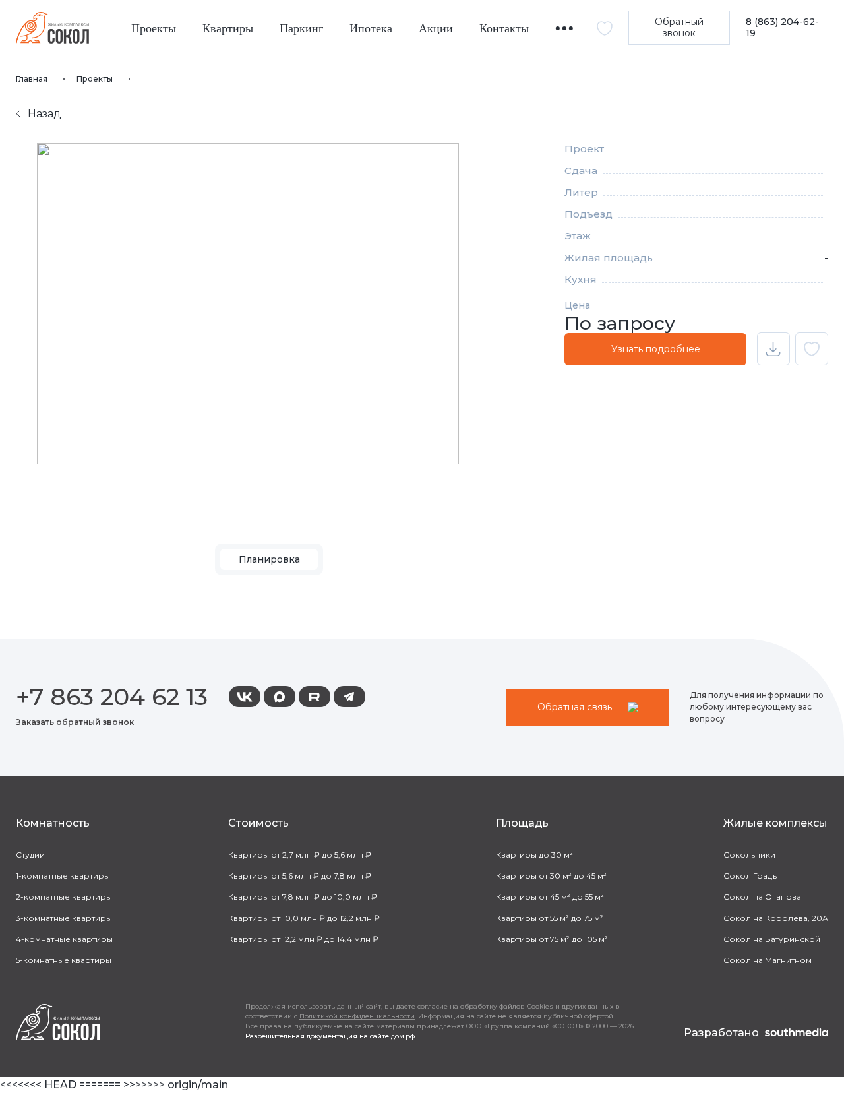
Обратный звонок (679, 27)
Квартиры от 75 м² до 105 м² (552, 939)
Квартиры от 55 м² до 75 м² (549, 918)
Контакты (504, 29)
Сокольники (749, 854)
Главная (31, 79)
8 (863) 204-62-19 (782, 27)
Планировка (269, 559)
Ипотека (370, 29)
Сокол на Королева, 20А (775, 918)
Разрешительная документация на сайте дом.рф (330, 1036)
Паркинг (301, 29)
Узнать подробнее (655, 349)
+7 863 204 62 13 (112, 696)
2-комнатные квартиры (64, 897)
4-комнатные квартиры (64, 939)
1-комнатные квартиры (63, 876)
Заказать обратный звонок (75, 722)
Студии (30, 854)
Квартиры (227, 29)
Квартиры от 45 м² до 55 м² (550, 897)
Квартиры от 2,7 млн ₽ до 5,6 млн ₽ (299, 854)
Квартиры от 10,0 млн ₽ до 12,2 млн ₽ (304, 918)
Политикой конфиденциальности (357, 1016)
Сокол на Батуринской (771, 939)
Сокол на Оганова (762, 897)
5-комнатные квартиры (63, 960)
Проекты (153, 29)
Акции (436, 29)
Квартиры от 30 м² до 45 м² (551, 876)
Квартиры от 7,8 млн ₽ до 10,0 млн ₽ (302, 897)
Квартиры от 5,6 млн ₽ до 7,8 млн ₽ (299, 876)
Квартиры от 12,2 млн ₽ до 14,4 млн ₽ (303, 939)
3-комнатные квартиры (64, 918)
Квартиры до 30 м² (534, 854)
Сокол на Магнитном (767, 960)
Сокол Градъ (750, 876)
